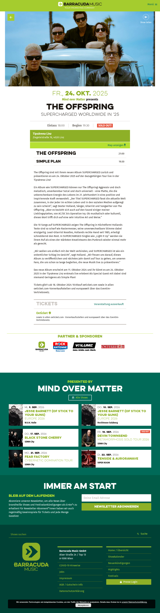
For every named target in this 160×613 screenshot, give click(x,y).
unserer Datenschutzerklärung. (134, 602)
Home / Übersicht (118, 550)
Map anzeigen (115, 145)
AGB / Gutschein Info (71, 584)
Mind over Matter (73, 99)
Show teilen (146, 22)
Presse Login (130, 581)
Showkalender (116, 556)
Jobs (61, 571)
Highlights (114, 569)
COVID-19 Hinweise (69, 565)
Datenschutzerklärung (71, 591)
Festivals (113, 575)
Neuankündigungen (119, 563)
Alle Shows (82, 397)
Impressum (65, 578)
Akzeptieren (83, 605)
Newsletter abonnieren (116, 507)
